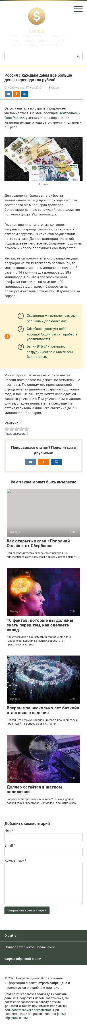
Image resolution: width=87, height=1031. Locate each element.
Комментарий (15, 860)
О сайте (10, 936)
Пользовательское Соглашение (29, 947)
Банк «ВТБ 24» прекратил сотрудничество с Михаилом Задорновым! (50, 351)
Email (9, 845)
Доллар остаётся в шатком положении (34, 789)
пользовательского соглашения (28, 1010)
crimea (44, 184)
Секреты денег (37, 31)
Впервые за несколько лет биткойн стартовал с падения (43, 710)
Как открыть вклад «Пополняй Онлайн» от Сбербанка (38, 543)
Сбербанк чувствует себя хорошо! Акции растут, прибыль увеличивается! (52, 334)
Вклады (54, 87)
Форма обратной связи (22, 959)
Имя (8, 831)
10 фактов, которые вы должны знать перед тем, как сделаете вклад (40, 625)
